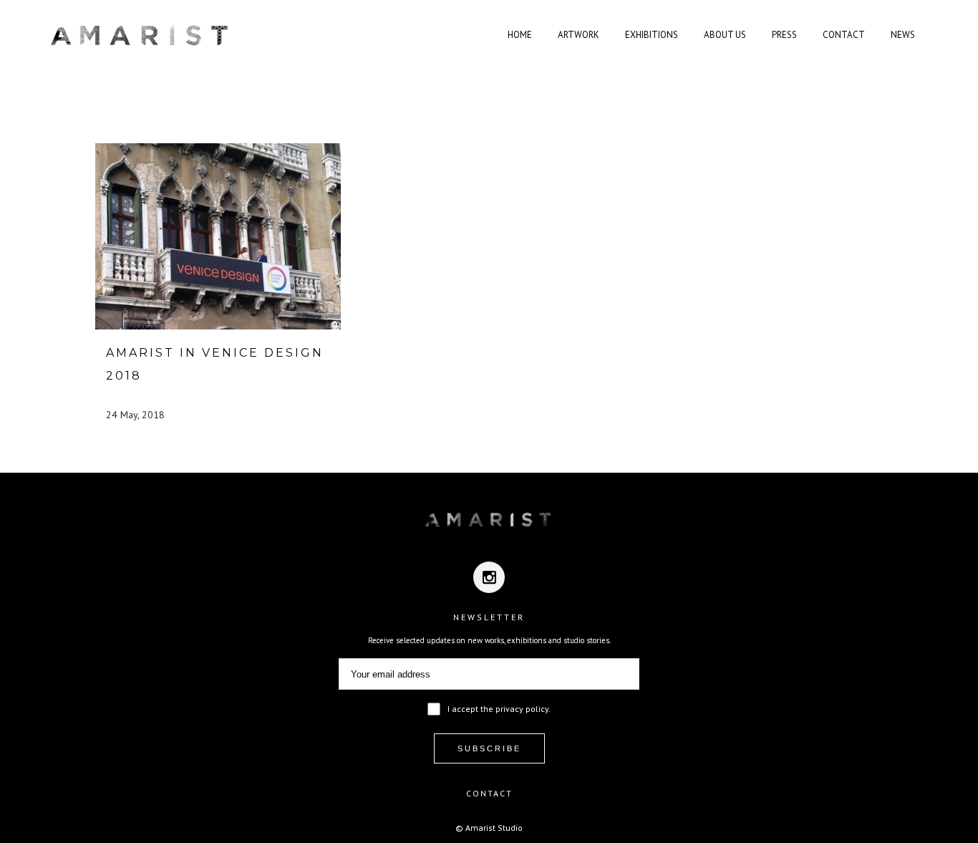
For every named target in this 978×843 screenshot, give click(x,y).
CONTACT (489, 793)
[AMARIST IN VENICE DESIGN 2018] (218, 236)
